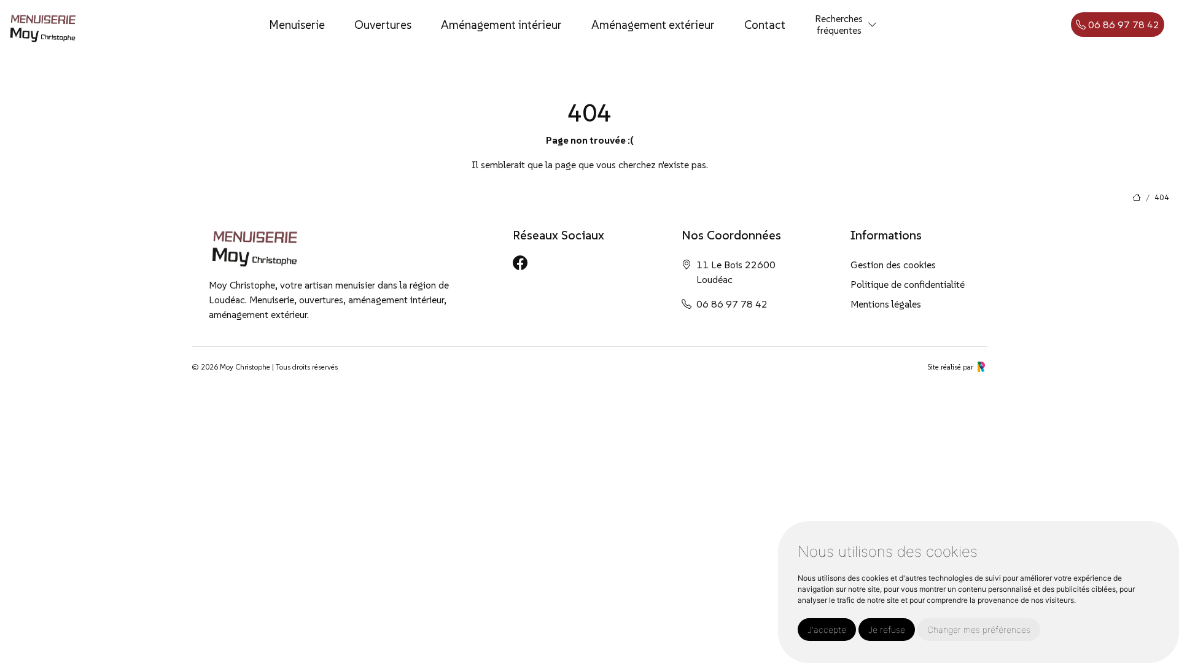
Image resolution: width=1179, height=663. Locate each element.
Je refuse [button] (886, 629)
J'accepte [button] (826, 629)
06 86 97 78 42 (1122, 24)
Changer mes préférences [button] (978, 629)
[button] (872, 25)
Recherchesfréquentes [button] (839, 24)
